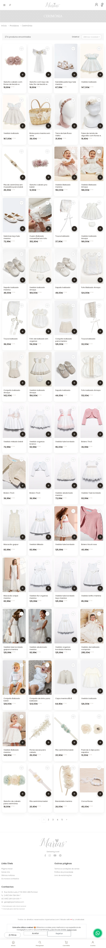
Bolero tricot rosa (89, 544)
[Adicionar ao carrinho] (22, 74)
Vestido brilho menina (91, 596)
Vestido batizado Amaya (89, 237)
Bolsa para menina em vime (40, 134)
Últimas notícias (8, 875)
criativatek (79, 919)
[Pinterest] (60, 855)
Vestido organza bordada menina (63, 648)
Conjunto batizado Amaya (12, 391)
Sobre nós (5, 872)
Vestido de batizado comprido (90, 648)
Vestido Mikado (36, 544)
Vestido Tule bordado (91, 493)
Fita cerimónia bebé (64, 750)
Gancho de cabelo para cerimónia (12, 802)
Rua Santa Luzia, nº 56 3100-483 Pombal (21, 892)
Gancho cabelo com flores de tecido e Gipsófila (13, 84)
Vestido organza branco (37, 442)
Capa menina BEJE (63, 698)
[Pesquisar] (10, 5)
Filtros (13, 935)
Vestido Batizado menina (63, 186)
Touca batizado (62, 236)
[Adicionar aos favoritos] (21, 49)
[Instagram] (50, 855)
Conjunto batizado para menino (63, 340)
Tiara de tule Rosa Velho (63, 134)
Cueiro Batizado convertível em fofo (38, 237)
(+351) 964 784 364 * (12, 895)
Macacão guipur (11, 544)
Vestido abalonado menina (64, 494)
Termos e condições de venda (66, 869)
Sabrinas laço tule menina (12, 237)
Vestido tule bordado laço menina (65, 597)
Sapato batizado (62, 287)
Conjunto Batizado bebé (12, 699)
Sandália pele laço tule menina (65, 83)
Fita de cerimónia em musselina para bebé (13, 186)
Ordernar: (76, 37)
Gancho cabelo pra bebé (38, 186)
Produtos (14, 25)
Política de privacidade (63, 872)
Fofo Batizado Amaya (90, 287)
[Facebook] (45, 855)
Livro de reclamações (63, 875)
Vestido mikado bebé (13, 441)
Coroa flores (87, 801)
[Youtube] (55, 855)
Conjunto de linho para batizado (40, 699)
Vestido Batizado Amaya (88, 186)
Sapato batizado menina (11, 288)
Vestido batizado (89, 82)
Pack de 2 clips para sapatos (90, 751)
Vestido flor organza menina (39, 597)
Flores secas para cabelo (38, 751)
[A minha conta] (95, 5)
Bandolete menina (63, 801)
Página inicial (6, 869)
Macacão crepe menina (11, 597)
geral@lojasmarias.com (14, 902)
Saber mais (72, 930)
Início (4, 25)
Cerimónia (27, 25)
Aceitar (35, 933)
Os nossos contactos (10, 878)
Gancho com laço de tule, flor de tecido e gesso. (39, 84)
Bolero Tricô (86, 441)
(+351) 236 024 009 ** (12, 898)
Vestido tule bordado (65, 441)
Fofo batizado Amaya (90, 390)
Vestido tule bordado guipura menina (13, 648)
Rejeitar (59, 933)
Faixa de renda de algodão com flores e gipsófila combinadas (91, 135)
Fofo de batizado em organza (39, 340)
